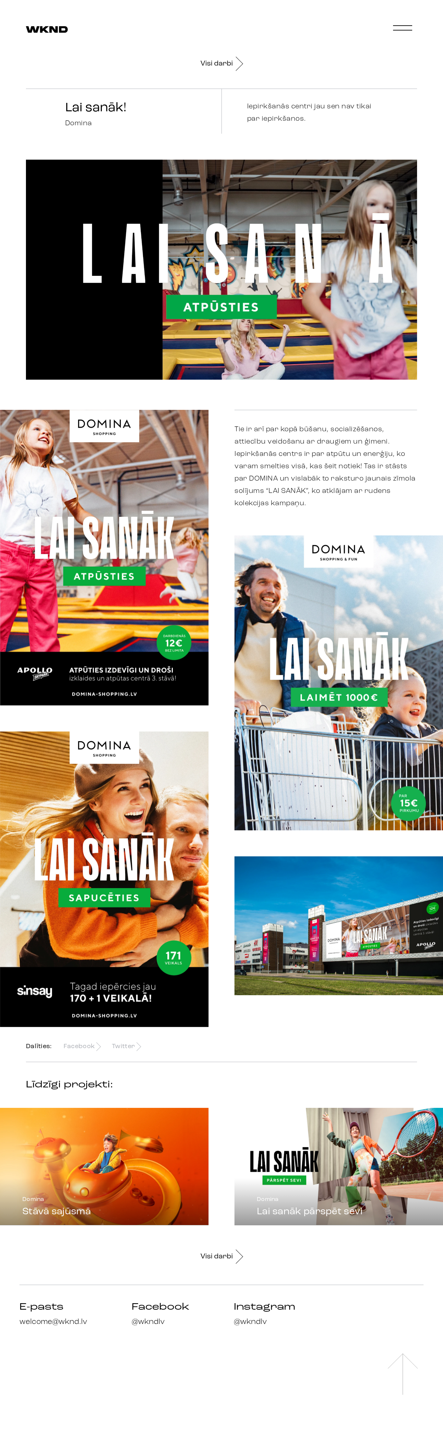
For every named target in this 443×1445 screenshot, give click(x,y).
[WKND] (47, 30)
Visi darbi (216, 64)
